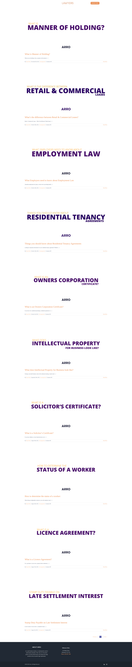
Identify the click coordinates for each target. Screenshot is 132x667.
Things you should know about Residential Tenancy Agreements (53, 243)
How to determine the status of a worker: (43, 496)
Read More (105, 61)
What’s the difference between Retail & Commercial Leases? (51, 117)
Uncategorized (42, 61)
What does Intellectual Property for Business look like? (49, 370)
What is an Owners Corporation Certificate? (44, 307)
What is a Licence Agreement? (38, 559)
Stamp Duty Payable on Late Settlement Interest (46, 622)
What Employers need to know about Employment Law (49, 180)
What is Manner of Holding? (37, 54)
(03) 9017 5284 (68, 654)
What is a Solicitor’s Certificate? (39, 433)
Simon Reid (28, 61)
